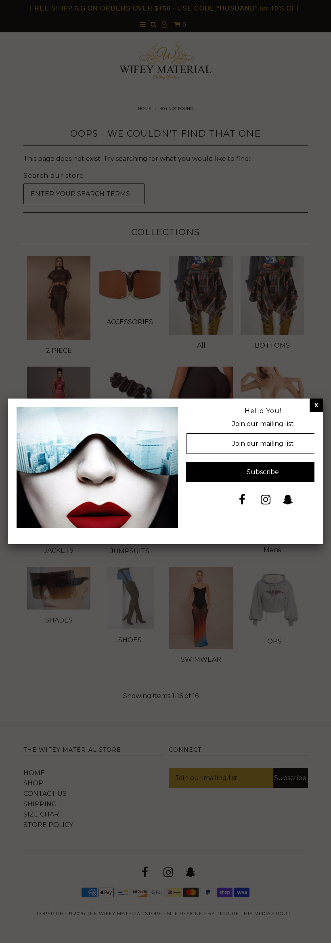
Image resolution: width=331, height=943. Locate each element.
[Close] (316, 405)
